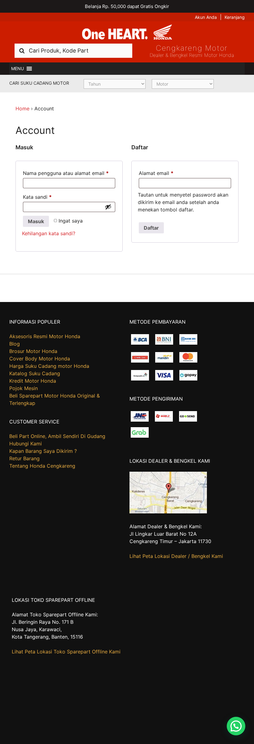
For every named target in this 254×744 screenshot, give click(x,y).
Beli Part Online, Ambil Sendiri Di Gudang (57, 436)
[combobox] (73, 50)
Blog (14, 344)
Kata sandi (37, 197)
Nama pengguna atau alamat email (66, 173)
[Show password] (108, 206)
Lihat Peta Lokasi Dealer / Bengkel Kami (176, 556)
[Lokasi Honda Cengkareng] (168, 511)
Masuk (36, 221)
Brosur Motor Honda (33, 351)
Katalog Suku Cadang (34, 373)
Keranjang (235, 17)
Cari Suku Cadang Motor (39, 83)
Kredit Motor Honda (32, 381)
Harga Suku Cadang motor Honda (49, 366)
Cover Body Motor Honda (39, 358)
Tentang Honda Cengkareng (42, 466)
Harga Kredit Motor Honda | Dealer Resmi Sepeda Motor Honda (127, 32)
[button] (17, 68)
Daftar (151, 228)
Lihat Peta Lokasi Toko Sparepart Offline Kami (66, 651)
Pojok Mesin (23, 388)
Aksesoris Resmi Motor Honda (44, 336)
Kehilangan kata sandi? (48, 233)
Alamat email (156, 173)
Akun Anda (206, 17)
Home (22, 108)
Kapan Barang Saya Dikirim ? (43, 451)
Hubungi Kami (25, 443)
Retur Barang (24, 458)
